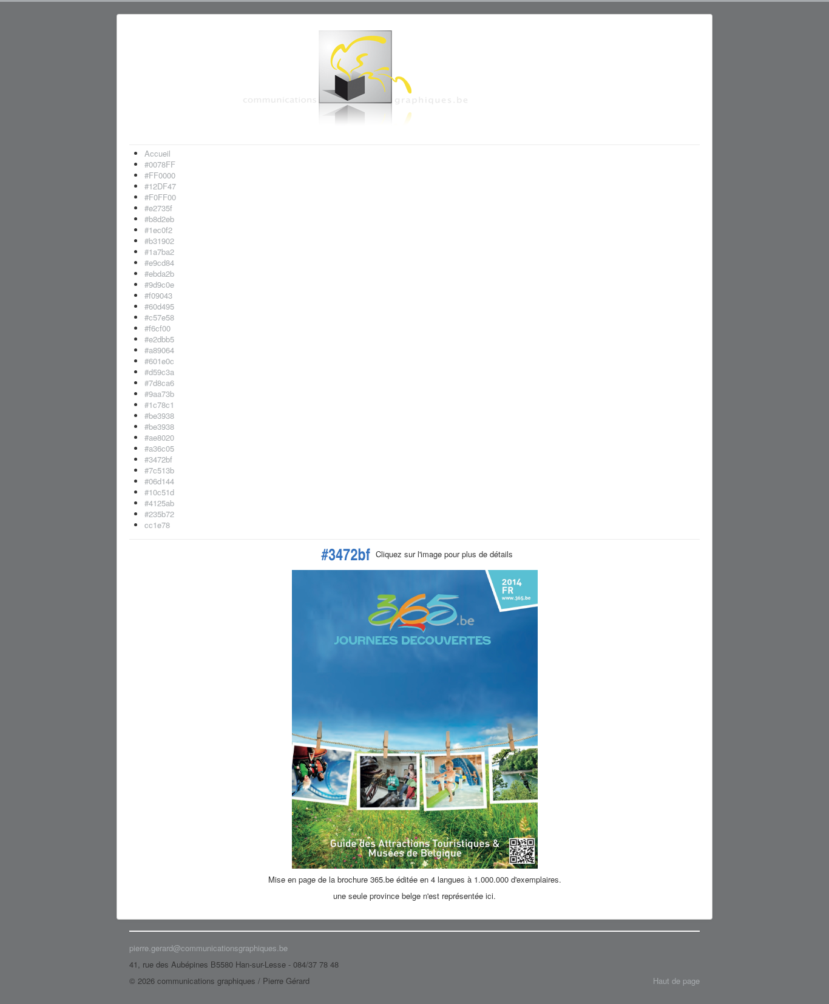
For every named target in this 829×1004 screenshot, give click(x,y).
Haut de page (676, 980)
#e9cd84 (159, 262)
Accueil (157, 153)
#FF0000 (159, 175)
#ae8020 (159, 437)
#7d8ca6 (159, 382)
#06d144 (159, 481)
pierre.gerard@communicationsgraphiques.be (208, 948)
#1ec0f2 (158, 230)
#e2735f (158, 208)
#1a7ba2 (159, 251)
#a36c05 (159, 448)
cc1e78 (157, 525)
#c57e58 (159, 317)
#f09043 (158, 295)
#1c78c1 (159, 404)
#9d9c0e (159, 284)
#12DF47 (160, 186)
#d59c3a (159, 372)
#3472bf (158, 459)
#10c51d (159, 492)
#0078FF (159, 164)
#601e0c (159, 361)
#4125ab (159, 503)
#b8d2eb (159, 219)
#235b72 (159, 514)
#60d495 (159, 306)
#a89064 (159, 350)
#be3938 (159, 415)
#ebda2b (159, 273)
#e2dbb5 (159, 339)
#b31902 (159, 240)
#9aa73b (159, 393)
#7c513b (159, 470)
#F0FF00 (160, 197)
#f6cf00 (157, 328)
